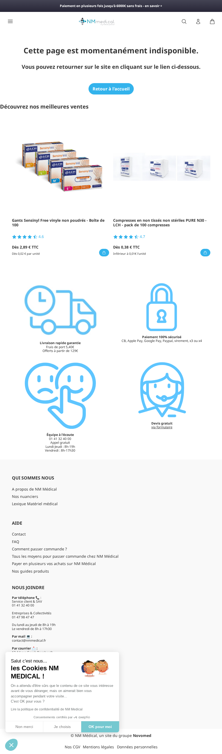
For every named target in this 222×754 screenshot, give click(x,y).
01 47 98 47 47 (23, 617)
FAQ (15, 541)
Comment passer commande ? (39, 548)
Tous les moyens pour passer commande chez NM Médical (65, 556)
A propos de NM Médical (34, 489)
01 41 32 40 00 (23, 605)
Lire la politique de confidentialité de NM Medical (47, 709)
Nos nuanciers (25, 496)
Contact (19, 534)
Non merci (24, 726)
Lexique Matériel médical (35, 503)
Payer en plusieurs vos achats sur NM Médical (54, 563)
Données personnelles (137, 746)
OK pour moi (100, 726)
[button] (11, 744)
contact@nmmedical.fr (29, 640)
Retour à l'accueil (111, 89)
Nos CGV (72, 746)
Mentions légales (98, 746)
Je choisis (62, 726)
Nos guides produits (30, 571)
